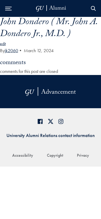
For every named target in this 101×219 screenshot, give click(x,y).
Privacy (83, 155)
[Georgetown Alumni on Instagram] (61, 121)
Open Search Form (93, 8)
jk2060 (11, 50)
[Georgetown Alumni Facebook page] (40, 121)
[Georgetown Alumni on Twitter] (50, 121)
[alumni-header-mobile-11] (51, 8)
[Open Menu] (8, 8)
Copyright (55, 155)
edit (3, 43)
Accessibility (22, 155)
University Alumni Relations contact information (50, 135)
